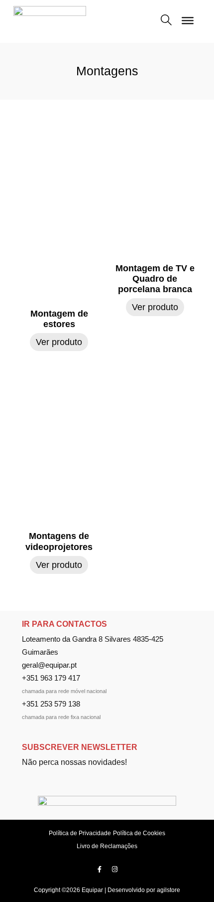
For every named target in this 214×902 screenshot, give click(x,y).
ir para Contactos (64, 624)
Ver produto (59, 342)
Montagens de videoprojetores (59, 541)
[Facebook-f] (99, 869)
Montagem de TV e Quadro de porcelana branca (155, 278)
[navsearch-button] (166, 21)
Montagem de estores (59, 319)
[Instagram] (114, 869)
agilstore (168, 890)
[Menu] (188, 24)
